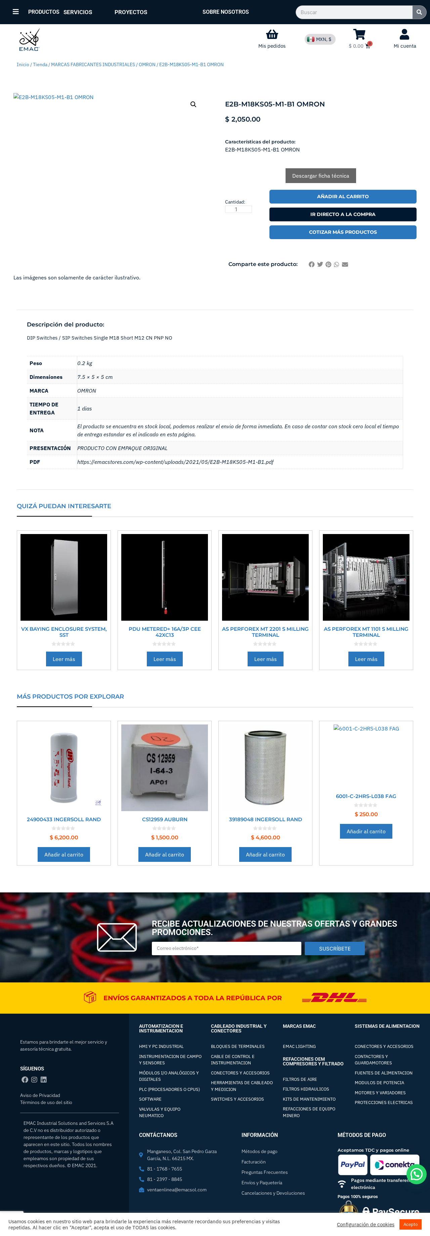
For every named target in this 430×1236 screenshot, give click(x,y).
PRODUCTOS (43, 12)
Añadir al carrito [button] (63, 854)
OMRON (147, 64)
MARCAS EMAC (299, 1026)
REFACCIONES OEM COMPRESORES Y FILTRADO (313, 1061)
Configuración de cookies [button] (365, 1225)
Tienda (40, 64)
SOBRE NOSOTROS (226, 12)
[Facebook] (25, 1080)
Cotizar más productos (343, 232)
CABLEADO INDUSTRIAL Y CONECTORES (239, 1028)
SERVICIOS (77, 12)
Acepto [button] (410, 1224)
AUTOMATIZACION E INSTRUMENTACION (161, 1028)
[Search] (419, 12)
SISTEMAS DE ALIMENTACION (387, 1026)
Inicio (23, 64)
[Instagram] (34, 1080)
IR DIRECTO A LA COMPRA (343, 214)
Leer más (64, 659)
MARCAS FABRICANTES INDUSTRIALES (93, 64)
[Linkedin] (43, 1080)
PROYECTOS (131, 12)
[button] (193, 104)
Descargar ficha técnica (320, 175)
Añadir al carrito (343, 196)
